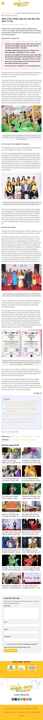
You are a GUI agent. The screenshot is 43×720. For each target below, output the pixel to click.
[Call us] (21, 699)
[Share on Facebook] (5, 432)
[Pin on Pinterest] (14, 432)
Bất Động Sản (35, 712)
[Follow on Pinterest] (24, 699)
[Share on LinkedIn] (17, 432)
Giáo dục (15, 436)
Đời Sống (21, 712)
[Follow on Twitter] (18, 699)
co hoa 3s (14, 440)
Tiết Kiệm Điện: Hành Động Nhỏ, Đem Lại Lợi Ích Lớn (20, 419)
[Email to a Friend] (11, 432)
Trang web (7, 636)
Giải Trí (21, 716)
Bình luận (7, 606)
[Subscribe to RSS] (27, 699)
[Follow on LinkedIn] (30, 699)
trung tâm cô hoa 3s (28, 440)
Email (6, 629)
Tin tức (12, 13)
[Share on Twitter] (8, 432)
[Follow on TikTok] (15, 699)
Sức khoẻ (6, 712)
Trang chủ (5, 13)
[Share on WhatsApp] (3, 432)
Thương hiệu (26, 436)
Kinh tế (27, 712)
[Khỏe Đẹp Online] (21, 3)
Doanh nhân (17, 709)
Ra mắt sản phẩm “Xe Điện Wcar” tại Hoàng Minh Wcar (22, 66)
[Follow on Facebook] (13, 699)
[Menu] (3, 3)
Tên (5, 622)
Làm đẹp (35, 709)
